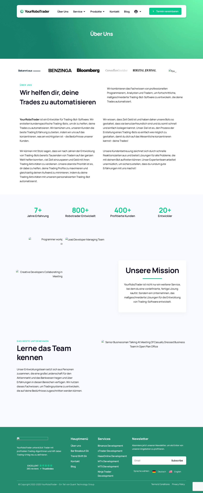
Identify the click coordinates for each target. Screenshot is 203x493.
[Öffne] (140, 12)
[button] (40, 467)
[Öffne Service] (84, 12)
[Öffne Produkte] (103, 12)
